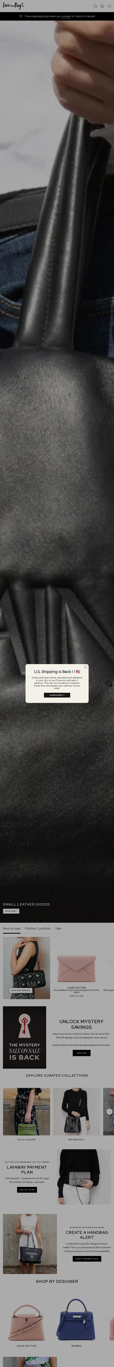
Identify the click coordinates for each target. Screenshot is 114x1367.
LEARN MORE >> (57, 695)
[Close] (85, 667)
